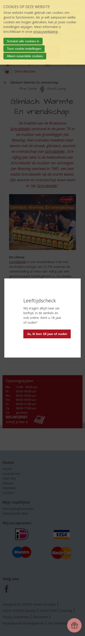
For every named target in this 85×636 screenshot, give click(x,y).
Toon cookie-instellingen (24, 48)
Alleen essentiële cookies (25, 56)
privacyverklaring (45, 31)
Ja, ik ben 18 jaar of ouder (47, 334)
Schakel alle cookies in (23, 41)
